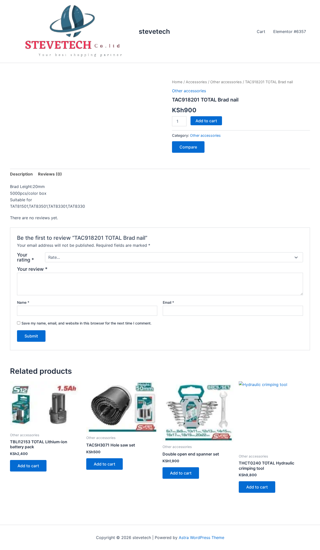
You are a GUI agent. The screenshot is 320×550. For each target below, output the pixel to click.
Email (168, 302)
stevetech (154, 31)
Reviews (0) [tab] (50, 174)
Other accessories (226, 82)
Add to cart (206, 120)
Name (23, 302)
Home (177, 82)
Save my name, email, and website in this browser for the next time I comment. (87, 323)
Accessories (196, 82)
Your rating (25, 257)
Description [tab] (21, 174)
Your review (32, 269)
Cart (261, 31)
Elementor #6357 (289, 31)
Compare (188, 147)
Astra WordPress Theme (201, 537)
